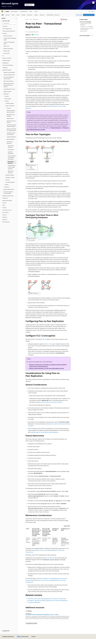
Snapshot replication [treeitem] (11, 136)
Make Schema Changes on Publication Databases (50, 402)
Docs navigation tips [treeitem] (7, 28)
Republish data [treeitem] (10, 118)
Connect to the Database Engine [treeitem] (9, 43)
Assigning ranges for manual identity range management (44, 432)
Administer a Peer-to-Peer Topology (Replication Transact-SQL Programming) (47, 598)
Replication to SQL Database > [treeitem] (11, 115)
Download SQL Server (89, 15)
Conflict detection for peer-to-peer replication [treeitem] (11, 167)
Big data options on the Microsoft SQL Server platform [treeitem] (9, 85)
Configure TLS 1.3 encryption (86, 26)
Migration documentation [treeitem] (9, 72)
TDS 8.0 (44, 339)
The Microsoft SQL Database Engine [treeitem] (10, 39)
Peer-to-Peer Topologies (85, 21)
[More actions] (69, 19)
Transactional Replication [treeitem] (11, 146)
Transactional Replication (34, 602)
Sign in (92, 11)
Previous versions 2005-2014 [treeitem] (9, 31)
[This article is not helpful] (92, 35)
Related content (83, 31)
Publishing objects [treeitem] (10, 103)
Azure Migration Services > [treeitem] (9, 89)
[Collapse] (16, 18)
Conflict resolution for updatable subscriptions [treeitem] (12, 157)
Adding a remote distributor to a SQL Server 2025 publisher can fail (46, 368)
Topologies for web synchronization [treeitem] (11, 133)
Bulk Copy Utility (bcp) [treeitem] (8, 81)
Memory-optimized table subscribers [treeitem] (11, 111)
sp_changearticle (50, 558)
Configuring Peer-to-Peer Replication (85, 24)
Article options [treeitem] (11, 149)
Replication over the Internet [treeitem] (11, 121)
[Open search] (89, 11)
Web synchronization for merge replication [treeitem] (11, 129)
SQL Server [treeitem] (5, 26)
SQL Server (35, 19)
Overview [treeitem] (9, 108)
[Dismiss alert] (93, 3)
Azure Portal (79, 15)
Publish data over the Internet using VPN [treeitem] (11, 125)
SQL (31, 19)
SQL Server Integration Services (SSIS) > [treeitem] (9, 78)
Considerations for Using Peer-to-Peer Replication (87, 29)
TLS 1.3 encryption (51, 344)
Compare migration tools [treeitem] (9, 74)
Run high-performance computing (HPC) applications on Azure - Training (42, 614)
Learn (27, 19)
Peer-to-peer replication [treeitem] (11, 162)
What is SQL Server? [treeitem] (8, 35)
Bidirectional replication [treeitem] (10, 171)
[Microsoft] (2, 11)
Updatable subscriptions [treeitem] (11, 152)
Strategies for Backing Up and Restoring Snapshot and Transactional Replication (48, 600)
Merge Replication (56, 128)
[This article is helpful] (91, 35)
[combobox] (9, 21)
